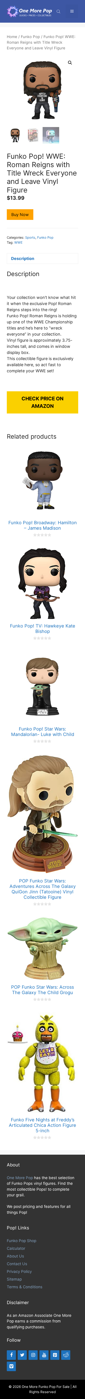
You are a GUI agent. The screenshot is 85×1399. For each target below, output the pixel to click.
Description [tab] (22, 258)
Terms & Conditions (24, 1287)
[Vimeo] (11, 1366)
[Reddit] (65, 1355)
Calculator (16, 1248)
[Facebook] (11, 1355)
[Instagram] (33, 1355)
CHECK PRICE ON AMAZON (42, 402)
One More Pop (20, 1177)
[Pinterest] (54, 1355)
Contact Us (17, 1264)
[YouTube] (44, 1355)
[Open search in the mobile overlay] (59, 11)
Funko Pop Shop (21, 1240)
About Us (15, 1256)
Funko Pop (30, 36)
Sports (30, 237)
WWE (18, 242)
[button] (70, 63)
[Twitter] (22, 1355)
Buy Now (20, 214)
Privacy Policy (19, 1271)
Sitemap (14, 1279)
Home (12, 36)
